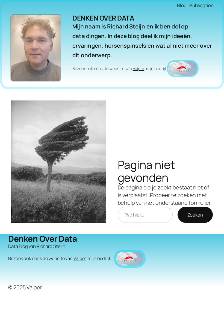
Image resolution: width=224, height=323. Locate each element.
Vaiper (138, 68)
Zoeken (195, 215)
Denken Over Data (103, 17)
